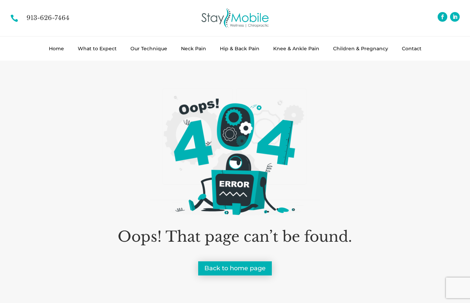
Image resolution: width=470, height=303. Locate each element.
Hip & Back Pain (239, 48)
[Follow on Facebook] (442, 17)
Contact (411, 48)
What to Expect (97, 48)
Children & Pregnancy (360, 48)
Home (56, 48)
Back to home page (235, 268)
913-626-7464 (48, 18)
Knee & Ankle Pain (296, 48)
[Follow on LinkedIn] (455, 17)
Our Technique (148, 48)
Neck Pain (193, 48)
